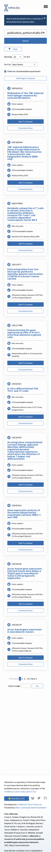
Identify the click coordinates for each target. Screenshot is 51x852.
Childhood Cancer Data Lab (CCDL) (20, 791)
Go (37, 686)
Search (25, 40)
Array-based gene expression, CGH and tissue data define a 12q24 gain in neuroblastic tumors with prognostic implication (24, 573)
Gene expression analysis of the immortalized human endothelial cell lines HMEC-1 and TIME (24, 514)
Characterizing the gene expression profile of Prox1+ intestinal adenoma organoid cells (24, 334)
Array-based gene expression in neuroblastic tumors (24, 630)
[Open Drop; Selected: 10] (17, 57)
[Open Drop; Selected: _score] (24, 64)
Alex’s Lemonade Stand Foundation (30, 807)
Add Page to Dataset (25, 78)
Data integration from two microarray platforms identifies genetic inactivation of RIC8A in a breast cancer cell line (25, 274)
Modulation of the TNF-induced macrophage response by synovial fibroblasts (25, 95)
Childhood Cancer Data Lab (29, 804)
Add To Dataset (25, 121)
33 (28, 678)
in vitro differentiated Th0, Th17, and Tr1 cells (23, 389)
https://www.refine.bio (19, 845)
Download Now (25, 128)
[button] (46, 7)
